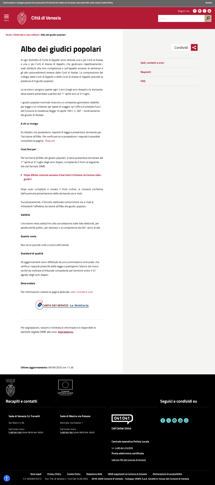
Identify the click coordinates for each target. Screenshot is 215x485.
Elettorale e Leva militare (26, 34)
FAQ (143, 81)
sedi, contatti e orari (82, 292)
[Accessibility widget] (7, 478)
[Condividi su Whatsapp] (186, 420)
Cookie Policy (107, 2)
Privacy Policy (54, 474)
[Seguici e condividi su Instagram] (174, 420)
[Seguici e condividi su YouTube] (180, 420)
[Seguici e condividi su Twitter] (168, 420)
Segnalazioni (65, 332)
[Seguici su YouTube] (209, 11)
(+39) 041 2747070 (124, 448)
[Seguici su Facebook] (195, 11)
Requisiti (50, 141)
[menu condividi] (194, 47)
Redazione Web (94, 474)
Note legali (35, 474)
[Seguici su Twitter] (204, 11)
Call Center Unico (121, 428)
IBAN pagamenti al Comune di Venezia (127, 474)
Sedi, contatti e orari (152, 63)
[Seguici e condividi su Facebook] (162, 420)
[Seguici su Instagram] (200, 11)
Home (9, 34)
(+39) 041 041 (15, 432)
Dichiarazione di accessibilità (167, 474)
